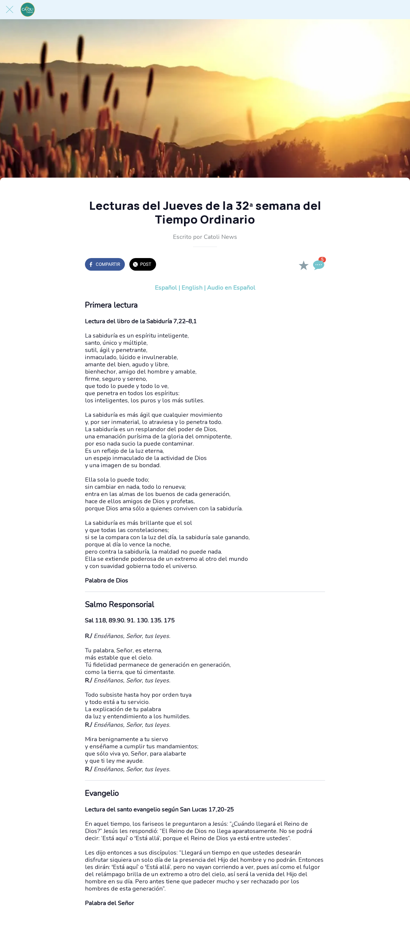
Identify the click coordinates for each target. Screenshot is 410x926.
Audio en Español (231, 288)
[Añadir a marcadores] (303, 265)
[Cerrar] (9, 9)
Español (166, 288)
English (192, 288)
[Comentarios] (318, 265)
